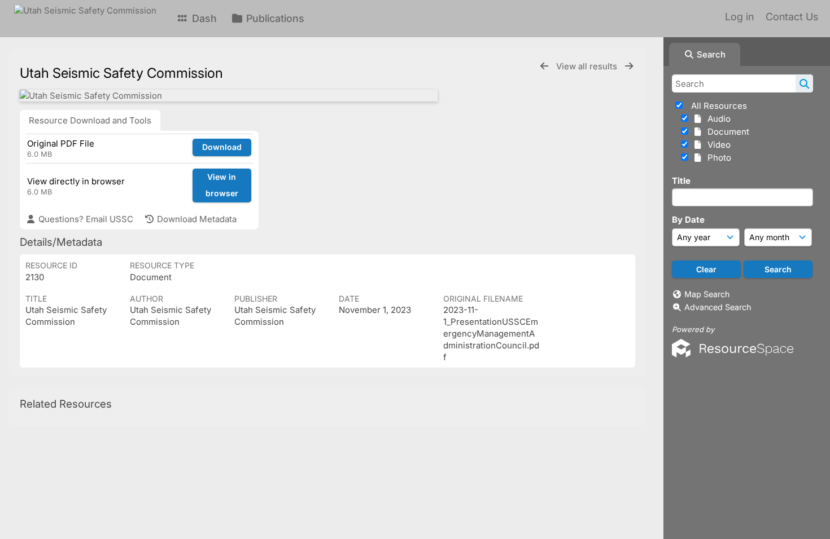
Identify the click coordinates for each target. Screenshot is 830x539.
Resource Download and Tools (90, 120)
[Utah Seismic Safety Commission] (229, 95)
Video (717, 144)
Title (681, 180)
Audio (717, 118)
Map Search (706, 294)
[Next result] (629, 66)
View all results (587, 66)
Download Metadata (196, 219)
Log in (739, 17)
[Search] (804, 83)
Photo (717, 157)
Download (222, 147)
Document (726, 131)
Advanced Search (717, 307)
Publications (273, 18)
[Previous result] (544, 66)
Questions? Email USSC (84, 219)
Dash (203, 18)
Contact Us (792, 17)
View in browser (222, 185)
